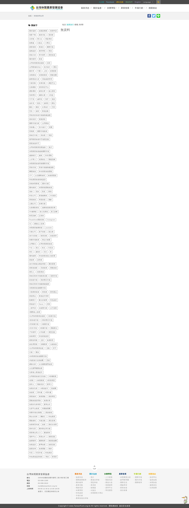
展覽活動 (52, 332)
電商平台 (32, 436)
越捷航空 (32, 155)
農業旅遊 (52, 55)
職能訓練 (52, 159)
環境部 (54, 457)
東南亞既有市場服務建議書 (39, 284)
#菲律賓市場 (33, 324)
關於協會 (97, 8)
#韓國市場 (43, 328)
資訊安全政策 (124, 506)
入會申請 (32, 308)
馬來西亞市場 (45, 280)
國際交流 (123, 482)
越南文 (38, 252)
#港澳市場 (52, 316)
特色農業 (52, 416)
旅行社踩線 (33, 236)
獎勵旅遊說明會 (35, 400)
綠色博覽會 (33, 344)
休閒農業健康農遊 (35, 228)
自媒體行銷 (43, 308)
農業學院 (52, 396)
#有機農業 (52, 376)
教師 (50, 448)
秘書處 (31, 43)
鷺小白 (39, 39)
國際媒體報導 (81, 480)
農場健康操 (43, 195)
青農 (50, 135)
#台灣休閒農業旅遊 (36, 348)
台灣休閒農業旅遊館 (36, 63)
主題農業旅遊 (34, 292)
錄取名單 (42, 91)
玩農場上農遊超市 (35, 372)
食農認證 (32, 444)
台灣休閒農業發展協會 (37, 147)
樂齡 (50, 199)
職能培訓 (40, 384)
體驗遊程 (32, 420)
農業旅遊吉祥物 (82, 498)
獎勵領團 (53, 75)
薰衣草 (31, 71)
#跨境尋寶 (51, 380)
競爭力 (49, 384)
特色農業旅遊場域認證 (37, 179)
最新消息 (85, 8)
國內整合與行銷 (44, 428)
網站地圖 (119, 2)
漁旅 (31, 191)
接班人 (31, 384)
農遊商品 (32, 296)
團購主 (43, 416)
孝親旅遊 (42, 199)
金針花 (31, 103)
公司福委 (42, 332)
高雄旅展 (44, 268)
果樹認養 (45, 111)
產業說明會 (33, 340)
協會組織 (153, 480)
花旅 (37, 191)
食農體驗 (42, 448)
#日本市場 (33, 328)
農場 (50, 191)
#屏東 (31, 380)
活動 (48, 348)
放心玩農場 (44, 211)
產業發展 (125, 8)
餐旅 (37, 352)
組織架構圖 (43, 31)
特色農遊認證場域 (35, 457)
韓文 (43, 248)
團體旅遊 (32, 171)
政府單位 (153, 477)
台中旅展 (53, 308)
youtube (49, 228)
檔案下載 (32, 35)
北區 (42, 340)
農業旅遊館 (33, 268)
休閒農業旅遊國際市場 (37, 288)
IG (30, 224)
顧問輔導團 (124, 480)
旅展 (37, 111)
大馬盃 (51, 95)
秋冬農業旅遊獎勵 (45, 171)
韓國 (50, 127)
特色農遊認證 (44, 336)
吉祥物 (31, 39)
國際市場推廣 (42, 131)
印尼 (31, 453)
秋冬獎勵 (48, 155)
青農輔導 (108, 485)
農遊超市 (32, 304)
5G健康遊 (33, 211)
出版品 (39, 43)
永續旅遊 (53, 344)
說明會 (39, 260)
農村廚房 (32, 119)
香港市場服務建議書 (46, 167)
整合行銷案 (46, 240)
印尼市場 (39, 453)
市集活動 (42, 420)
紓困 (48, 304)
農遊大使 (32, 55)
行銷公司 (32, 232)
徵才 (50, 147)
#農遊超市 (44, 388)
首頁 (30, 16)
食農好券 (47, 400)
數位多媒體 (43, 300)
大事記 (47, 43)
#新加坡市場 (33, 320)
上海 (45, 71)
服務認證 (32, 51)
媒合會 (51, 232)
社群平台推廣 (34, 408)
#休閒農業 (40, 380)
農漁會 (44, 292)
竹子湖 (31, 99)
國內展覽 (52, 264)
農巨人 (31, 272)
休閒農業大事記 (97, 493)
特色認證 (53, 300)
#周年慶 (48, 392)
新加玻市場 (33, 280)
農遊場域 (49, 412)
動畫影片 (32, 300)
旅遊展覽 (32, 336)
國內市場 (138, 480)
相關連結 (153, 8)
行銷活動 (32, 83)
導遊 (47, 457)
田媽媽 (31, 131)
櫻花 (55, 67)
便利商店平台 (44, 87)
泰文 (31, 252)
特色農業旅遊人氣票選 (47, 256)
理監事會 (48, 39)
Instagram (51, 220)
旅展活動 (52, 444)
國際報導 (42, 441)
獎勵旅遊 (53, 268)
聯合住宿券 (33, 416)
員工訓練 (54, 211)
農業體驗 (42, 396)
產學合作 (47, 404)
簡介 (92, 477)
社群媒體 (153, 488)
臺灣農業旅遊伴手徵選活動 (39, 139)
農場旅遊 (32, 199)
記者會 (41, 215)
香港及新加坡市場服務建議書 (40, 115)
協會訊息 (79, 477)
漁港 (53, 99)
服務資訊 (153, 485)
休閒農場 (32, 75)
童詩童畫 (123, 490)
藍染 (39, 103)
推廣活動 (44, 236)
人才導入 (32, 159)
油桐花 (46, 103)
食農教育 (50, 340)
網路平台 (52, 83)
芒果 (53, 107)
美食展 (43, 135)
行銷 (31, 352)
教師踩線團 (53, 441)
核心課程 (52, 91)
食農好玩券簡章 (35, 404)
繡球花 (39, 99)
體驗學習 (123, 485)
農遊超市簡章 (44, 296)
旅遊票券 (53, 236)
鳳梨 (37, 107)
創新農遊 (40, 272)
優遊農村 (47, 432)
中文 (31, 248)
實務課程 (42, 119)
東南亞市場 (33, 135)
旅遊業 (31, 392)
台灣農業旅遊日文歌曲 (37, 376)
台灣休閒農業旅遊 (45, 244)
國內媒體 (32, 256)
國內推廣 (32, 187)
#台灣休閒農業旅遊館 (37, 316)
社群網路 (32, 87)
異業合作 (42, 436)
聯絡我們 (129, 2)
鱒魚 (53, 103)
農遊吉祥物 (95, 480)
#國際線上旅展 (34, 312)
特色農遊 (48, 453)
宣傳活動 (42, 83)
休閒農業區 (43, 75)
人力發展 (108, 477)
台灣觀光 (32, 244)
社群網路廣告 (34, 207)
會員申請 (53, 31)
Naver (41, 304)
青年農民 (42, 55)
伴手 (54, 348)
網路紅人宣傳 (39, 224)
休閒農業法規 (125, 477)
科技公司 (32, 195)
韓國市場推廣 (34, 240)
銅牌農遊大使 (34, 79)
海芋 (47, 99)
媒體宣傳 (32, 448)
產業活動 (79, 485)
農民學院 (42, 51)
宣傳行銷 (42, 203)
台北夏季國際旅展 (35, 368)
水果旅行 (45, 107)
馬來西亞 (32, 95)
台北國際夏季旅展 (45, 364)
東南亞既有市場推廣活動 (38, 276)
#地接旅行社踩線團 (36, 360)
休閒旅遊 (153, 482)
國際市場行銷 (34, 123)
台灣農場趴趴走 (35, 67)
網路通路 (32, 91)
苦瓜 (31, 111)
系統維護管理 (47, 79)
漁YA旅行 (42, 127)
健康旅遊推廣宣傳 (48, 207)
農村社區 (32, 428)
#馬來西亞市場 (47, 320)
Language (147, 2)
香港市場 (32, 167)
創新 (44, 424)
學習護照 (108, 490)
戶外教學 (32, 332)
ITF (30, 175)
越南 (40, 155)
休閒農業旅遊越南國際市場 (39, 151)
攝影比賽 (42, 95)
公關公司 (32, 203)
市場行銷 (139, 8)
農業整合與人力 (35, 432)
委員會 (51, 35)
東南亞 (41, 47)
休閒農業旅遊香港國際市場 (39, 163)
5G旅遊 (53, 195)
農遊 (40, 59)
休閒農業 (53, 71)
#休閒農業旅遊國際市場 (38, 356)
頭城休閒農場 (34, 183)
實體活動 (52, 436)
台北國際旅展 (40, 175)
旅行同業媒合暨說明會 (37, 264)
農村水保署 (53, 424)
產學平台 (108, 488)
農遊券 (31, 260)
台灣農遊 (45, 123)
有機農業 (44, 344)
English (138, 2)
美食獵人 (32, 127)
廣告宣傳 (52, 420)
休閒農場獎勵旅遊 (45, 187)
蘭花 (31, 107)
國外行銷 (45, 183)
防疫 (43, 191)
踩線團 (53, 388)
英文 (37, 248)
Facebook (110, 2)
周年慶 (39, 392)
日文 (45, 252)
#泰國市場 (45, 324)
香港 (50, 51)
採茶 (48, 63)
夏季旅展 (42, 444)
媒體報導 (32, 441)
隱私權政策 (113, 506)
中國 (39, 71)
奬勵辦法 (54, 328)
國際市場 (50, 47)
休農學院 (111, 8)
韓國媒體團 (46, 408)
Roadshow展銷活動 (36, 220)
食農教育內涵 (34, 424)
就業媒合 (42, 159)
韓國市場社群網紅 (35, 412)
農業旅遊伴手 (34, 143)
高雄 (48, 360)
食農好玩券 (33, 388)
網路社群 (32, 364)
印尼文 (50, 248)
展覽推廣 (32, 396)
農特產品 (53, 292)
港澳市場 (53, 276)
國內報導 (32, 59)
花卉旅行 (47, 67)
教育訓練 (32, 215)
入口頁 (101, 2)
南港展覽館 (52, 175)
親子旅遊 (42, 232)
